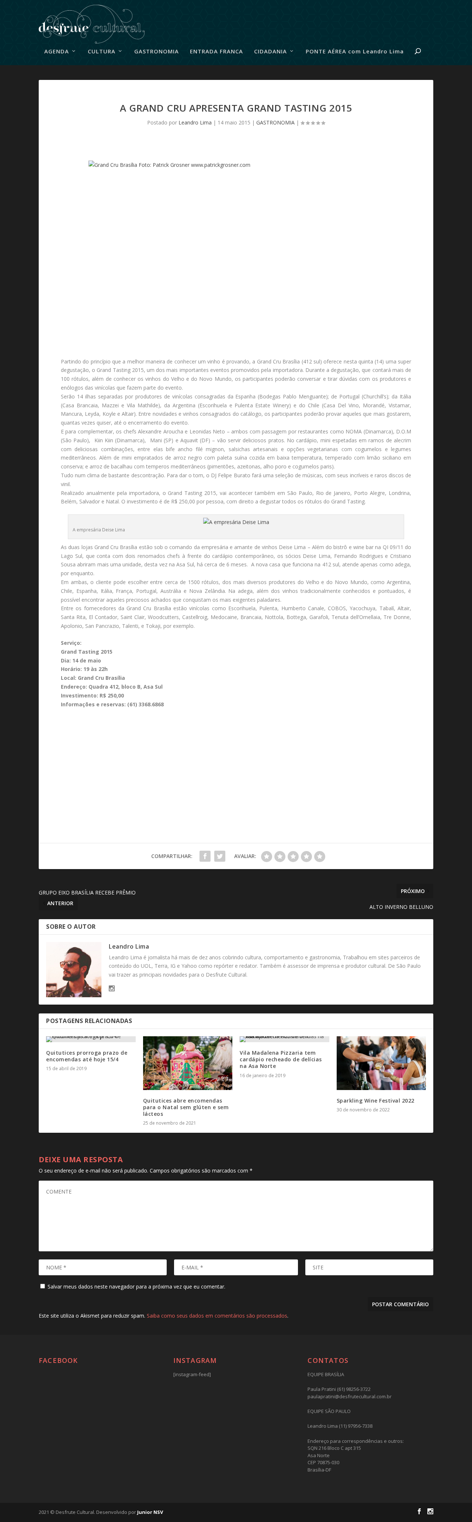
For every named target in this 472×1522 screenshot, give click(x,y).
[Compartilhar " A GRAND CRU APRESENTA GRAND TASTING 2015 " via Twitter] (219, 856)
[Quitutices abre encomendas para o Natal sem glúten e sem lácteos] (188, 1063)
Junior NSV (150, 1512)
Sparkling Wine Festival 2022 (375, 1100)
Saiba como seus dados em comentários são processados (217, 1315)
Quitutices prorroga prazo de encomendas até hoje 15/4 (86, 1056)
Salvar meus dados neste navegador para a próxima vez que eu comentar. (136, 1286)
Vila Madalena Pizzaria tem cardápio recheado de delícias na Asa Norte (281, 1059)
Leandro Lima (195, 122)
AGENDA (56, 51)
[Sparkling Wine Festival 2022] (381, 1063)
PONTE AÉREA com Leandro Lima (355, 51)
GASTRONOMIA (156, 51)
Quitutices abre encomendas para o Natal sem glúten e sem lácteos (186, 1107)
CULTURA (101, 51)
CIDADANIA (270, 51)
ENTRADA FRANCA (216, 51)
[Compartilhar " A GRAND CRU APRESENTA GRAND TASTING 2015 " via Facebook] (205, 856)
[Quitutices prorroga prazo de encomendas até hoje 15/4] (91, 1039)
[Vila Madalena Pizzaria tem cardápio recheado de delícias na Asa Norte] (284, 1039)
